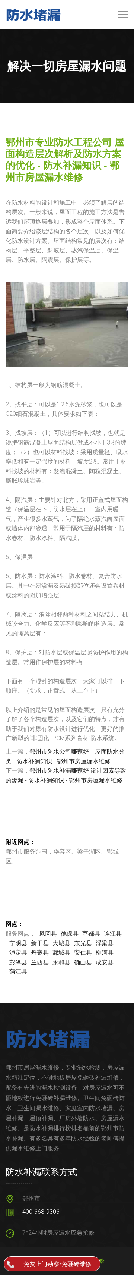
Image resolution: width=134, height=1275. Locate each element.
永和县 (61, 962)
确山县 (83, 962)
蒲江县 (18, 971)
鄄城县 (61, 952)
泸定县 (18, 952)
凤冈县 (48, 933)
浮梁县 (105, 943)
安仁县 (83, 952)
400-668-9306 (41, 1211)
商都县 (91, 933)
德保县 (70, 933)
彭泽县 (18, 962)
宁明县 (18, 943)
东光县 (83, 943)
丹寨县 (40, 952)
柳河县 (105, 952)
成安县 (105, 962)
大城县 (61, 943)
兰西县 (40, 962)
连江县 (113, 933)
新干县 (40, 943)
